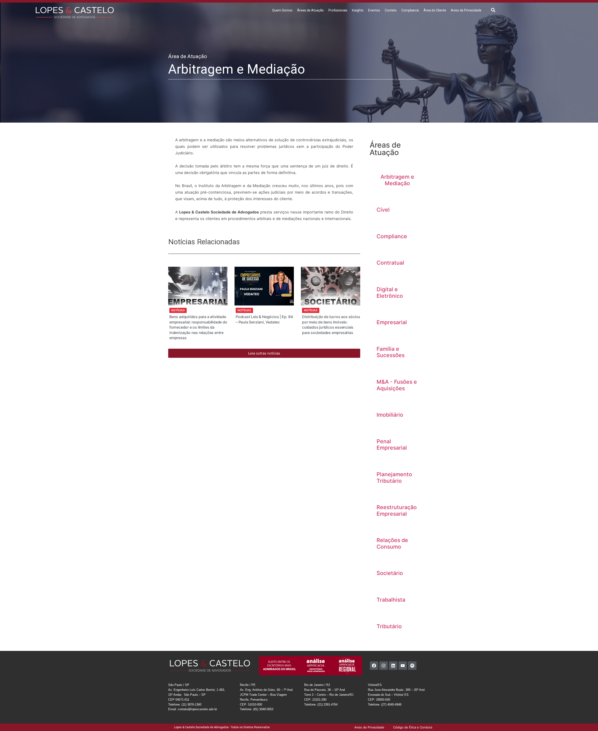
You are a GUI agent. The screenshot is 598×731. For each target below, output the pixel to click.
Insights (357, 10)
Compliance (410, 10)
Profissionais (337, 10)
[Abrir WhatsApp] (586, 719)
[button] (493, 10)
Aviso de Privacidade (466, 10)
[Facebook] (374, 665)
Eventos (374, 10)
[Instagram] (383, 665)
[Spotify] (412, 665)
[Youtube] (403, 665)
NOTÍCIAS (178, 310)
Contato (391, 10)
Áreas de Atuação (310, 10)
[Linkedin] (393, 665)
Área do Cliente (435, 10)
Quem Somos (282, 10)
